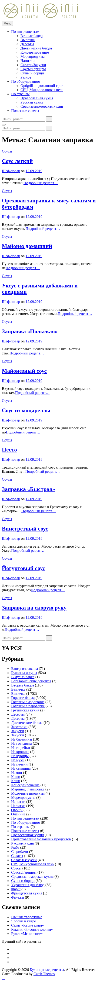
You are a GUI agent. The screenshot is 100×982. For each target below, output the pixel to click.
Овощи (17, 810)
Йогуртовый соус (23, 568)
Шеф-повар (11, 171)
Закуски (17, 731)
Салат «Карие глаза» (27, 925)
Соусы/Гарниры (33, 69)
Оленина (18, 814)
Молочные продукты (28, 793)
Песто (9, 450)
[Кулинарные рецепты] (60, 19)
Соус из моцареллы (26, 410)
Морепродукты (32, 56)
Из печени (19, 764)
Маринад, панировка (27, 789)
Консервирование (34, 52)
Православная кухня (36, 98)
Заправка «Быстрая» (28, 489)
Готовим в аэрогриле (27, 702)
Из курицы (20, 756)
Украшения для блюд (27, 885)
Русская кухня (31, 102)
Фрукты (17, 897)
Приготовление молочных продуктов (41, 839)
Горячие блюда (23, 698)
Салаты (17, 856)
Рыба (15, 847)
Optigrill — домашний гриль (42, 86)
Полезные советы (25, 111)
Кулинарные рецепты (47, 970)
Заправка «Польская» (30, 331)
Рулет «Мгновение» (27, 934)
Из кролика (20, 752)
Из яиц (16, 773)
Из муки (17, 760)
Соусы (7, 151)
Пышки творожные (26, 917)
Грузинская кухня (25, 710)
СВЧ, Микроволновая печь (41, 90)
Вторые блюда (31, 36)
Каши (15, 777)
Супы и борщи (32, 73)
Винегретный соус (25, 529)
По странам (20, 94)
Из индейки (20, 748)
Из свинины (21, 768)
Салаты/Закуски (33, 65)
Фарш (15, 889)
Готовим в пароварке (28, 706)
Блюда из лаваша (24, 669)
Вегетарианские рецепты (31, 681)
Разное (25, 77)
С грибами (19, 852)
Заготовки (19, 727)
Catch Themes (44, 974)
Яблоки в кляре (23, 921)
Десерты (27, 44)
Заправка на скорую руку (34, 608)
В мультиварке (22, 677)
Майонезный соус (24, 371)
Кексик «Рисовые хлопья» (32, 929)
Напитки (27, 61)
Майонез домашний (27, 246)
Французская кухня (26, 893)
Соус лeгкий (17, 161)
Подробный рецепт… (40, 183)
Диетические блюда (36, 48)
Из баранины (21, 739)
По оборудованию (25, 81)
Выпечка (27, 40)
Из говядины (21, 743)
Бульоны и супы (24, 673)
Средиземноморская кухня (41, 106)
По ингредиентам (25, 32)
